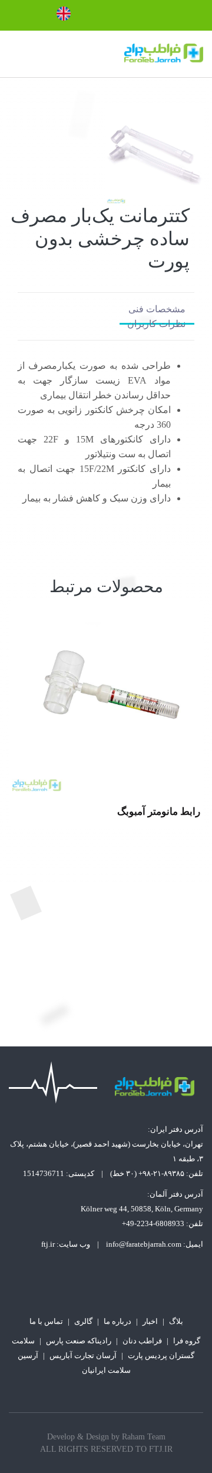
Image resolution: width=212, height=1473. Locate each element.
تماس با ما (46, 1321)
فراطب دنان (142, 1340)
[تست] (106, 698)
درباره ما (117, 1321)
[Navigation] (13, 54)
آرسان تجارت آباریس (83, 1355)
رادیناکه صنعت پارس (78, 1340)
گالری (83, 1321)
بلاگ (176, 1321)
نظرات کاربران (156, 324)
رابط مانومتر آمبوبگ (158, 811)
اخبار (150, 1321)
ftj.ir (48, 1244)
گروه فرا (186, 1340)
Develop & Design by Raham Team (106, 1436)
